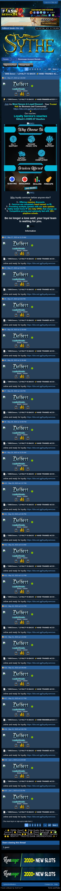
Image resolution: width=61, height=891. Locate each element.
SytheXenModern (9, 884)
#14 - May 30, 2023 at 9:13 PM (15, 606)
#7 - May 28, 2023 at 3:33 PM (14, 391)
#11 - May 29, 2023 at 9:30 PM (15, 514)
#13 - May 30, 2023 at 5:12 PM (15, 575)
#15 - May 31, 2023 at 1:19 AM (15, 637)
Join (7, 104)
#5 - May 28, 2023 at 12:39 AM (15, 329)
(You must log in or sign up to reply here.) (17, 821)
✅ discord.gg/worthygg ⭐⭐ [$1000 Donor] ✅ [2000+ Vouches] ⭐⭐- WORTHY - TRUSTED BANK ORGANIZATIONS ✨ (30, 834)
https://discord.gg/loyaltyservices (41, 263)
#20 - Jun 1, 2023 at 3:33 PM (14, 790)
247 (49, 69)
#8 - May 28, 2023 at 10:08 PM (15, 422)
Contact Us (49, 884)
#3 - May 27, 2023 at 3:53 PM (14, 268)
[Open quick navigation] (58, 59)
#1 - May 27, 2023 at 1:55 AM (14, 78)
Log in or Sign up (51, 2)
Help (56, 884)
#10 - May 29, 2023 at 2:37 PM (15, 483)
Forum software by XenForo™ (12, 888)
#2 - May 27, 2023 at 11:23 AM (15, 237)
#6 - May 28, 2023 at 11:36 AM (15, 360)
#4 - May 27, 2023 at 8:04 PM (14, 299)
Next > (55, 69)
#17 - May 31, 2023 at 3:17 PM (15, 698)
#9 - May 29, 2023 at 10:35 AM (15, 452)
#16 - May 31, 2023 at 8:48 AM (15, 668)
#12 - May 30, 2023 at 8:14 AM (15, 545)
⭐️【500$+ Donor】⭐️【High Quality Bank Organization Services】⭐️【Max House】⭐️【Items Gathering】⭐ (30, 831)
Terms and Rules (54, 888)
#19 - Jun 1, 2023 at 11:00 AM (15, 760)
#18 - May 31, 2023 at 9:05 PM (15, 729)
